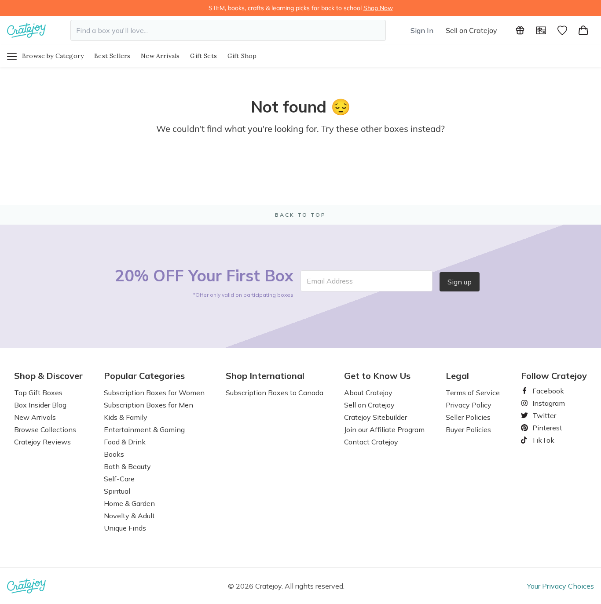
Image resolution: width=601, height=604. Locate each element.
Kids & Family (125, 417)
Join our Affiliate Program (384, 429)
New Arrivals (160, 56)
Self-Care (119, 478)
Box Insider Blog (40, 404)
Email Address (330, 281)
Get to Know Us (377, 376)
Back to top (300, 214)
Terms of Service (473, 392)
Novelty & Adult (129, 515)
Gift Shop (242, 56)
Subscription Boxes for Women (154, 392)
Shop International (265, 376)
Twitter (540, 415)
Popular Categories (144, 376)
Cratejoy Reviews (42, 441)
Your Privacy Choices (560, 586)
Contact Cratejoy (371, 441)
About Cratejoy (368, 392)
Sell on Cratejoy (471, 30)
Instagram (545, 403)
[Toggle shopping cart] (583, 30)
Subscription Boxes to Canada (274, 392)
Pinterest (543, 427)
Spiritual (117, 491)
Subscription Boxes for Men (148, 404)
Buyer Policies (468, 429)
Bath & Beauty (127, 466)
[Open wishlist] (562, 30)
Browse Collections (45, 429)
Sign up (459, 281)
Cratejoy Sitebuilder (375, 417)
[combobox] (228, 30)
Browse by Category (53, 56)
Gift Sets (203, 56)
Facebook (544, 390)
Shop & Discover (48, 376)
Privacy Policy (468, 404)
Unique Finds (125, 528)
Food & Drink (125, 441)
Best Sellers (112, 56)
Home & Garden (129, 503)
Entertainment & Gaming (144, 429)
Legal (457, 376)
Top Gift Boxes (38, 392)
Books (114, 454)
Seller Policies (468, 417)
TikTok (539, 440)
